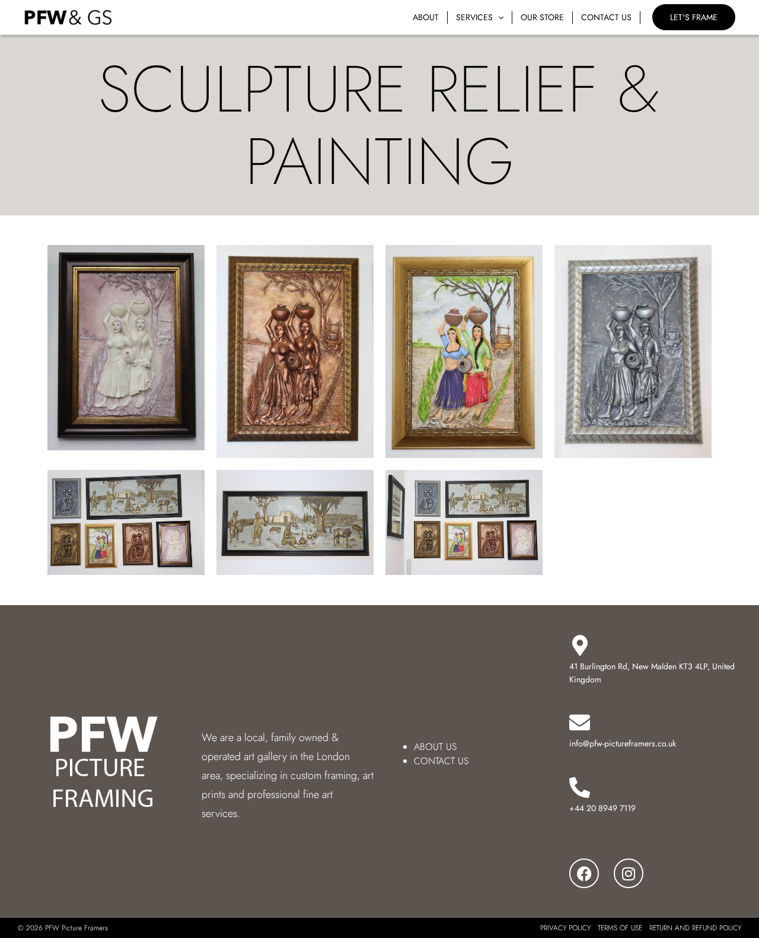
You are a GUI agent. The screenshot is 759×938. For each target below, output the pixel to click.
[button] (498, 17)
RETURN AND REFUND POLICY (695, 928)
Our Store (542, 17)
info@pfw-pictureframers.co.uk (622, 743)
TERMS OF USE (620, 928)
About (426, 17)
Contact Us (606, 17)
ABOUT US (435, 746)
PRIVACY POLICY (565, 928)
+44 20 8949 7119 (602, 808)
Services (474, 17)
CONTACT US (441, 761)
